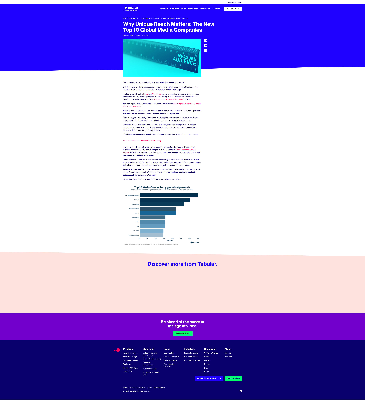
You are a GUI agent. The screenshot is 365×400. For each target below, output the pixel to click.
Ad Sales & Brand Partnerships (150, 354)
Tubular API (127, 372)
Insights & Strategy (130, 368)
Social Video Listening (152, 359)
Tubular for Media (191, 353)
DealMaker (127, 364)
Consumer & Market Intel (151, 373)
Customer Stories (211, 353)
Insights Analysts (170, 360)
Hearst (146, 94)
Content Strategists (171, 357)
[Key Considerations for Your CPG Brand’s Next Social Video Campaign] (223, 290)
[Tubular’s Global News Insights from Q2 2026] (182, 290)
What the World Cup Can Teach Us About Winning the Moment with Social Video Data (141, 299)
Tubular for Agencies (192, 360)
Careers (228, 353)
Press (206, 372)
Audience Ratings (130, 357)
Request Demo (233, 9)
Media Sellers (169, 353)
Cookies (149, 387)
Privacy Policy (140, 387)
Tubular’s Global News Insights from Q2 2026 (181, 298)
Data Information (159, 387)
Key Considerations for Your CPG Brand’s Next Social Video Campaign (222, 299)
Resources (210, 349)
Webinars (228, 357)
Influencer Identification (148, 364)
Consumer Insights (130, 360)
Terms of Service (128, 387)
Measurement (133, 18)
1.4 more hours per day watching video (168, 99)
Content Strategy (150, 368)
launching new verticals (182, 104)
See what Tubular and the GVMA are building (142, 141)
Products (128, 349)
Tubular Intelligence (130, 353)
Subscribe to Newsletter (209, 378)
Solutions (148, 349)
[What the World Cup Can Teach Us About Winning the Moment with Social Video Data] (142, 290)
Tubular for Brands (191, 357)
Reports (207, 360)
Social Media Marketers (169, 365)
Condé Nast (156, 94)
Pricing (207, 357)
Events (207, 364)
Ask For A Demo (182, 333)
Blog (124, 18)
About (228, 349)
